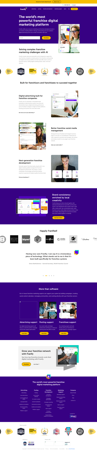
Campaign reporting (48, 402)
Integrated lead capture (48, 405)
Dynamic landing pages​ (23, 407)
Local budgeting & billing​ (24, 398)
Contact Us (74, 8)
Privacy (47, 448)
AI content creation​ (36, 399)
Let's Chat (36, 364)
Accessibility (62, 448)
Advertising (23, 392)
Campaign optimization (48, 399)
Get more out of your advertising (26, 112)
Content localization (36, 401)
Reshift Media (72, 448)
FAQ (73, 397)
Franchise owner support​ (60, 408)
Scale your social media (56, 145)
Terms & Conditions (54, 448)
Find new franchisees (23, 177)
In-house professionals (48, 412)
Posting (36, 392)
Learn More (24, 333)
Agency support (60, 404)
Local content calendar (36, 396)
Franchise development (48, 395)
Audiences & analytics (24, 404)
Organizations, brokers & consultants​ (48, 415)
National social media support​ (60, 401)
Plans (73, 395)
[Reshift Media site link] (73, 416)
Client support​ (48, 408)
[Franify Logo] (23, 8)
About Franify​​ (73, 392)
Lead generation (23, 401)
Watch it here (57, 1)
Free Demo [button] (26, 364)
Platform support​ (23, 410)
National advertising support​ (61, 398)
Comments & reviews (36, 404)
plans (65, 8)
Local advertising (23, 395)
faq (69, 8)
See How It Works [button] (58, 217)
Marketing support (61, 394)
